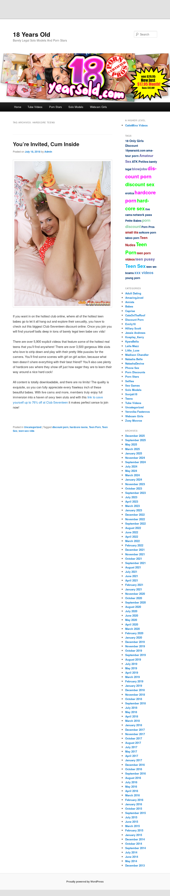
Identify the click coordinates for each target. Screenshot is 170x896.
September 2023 (135, 493)
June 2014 (131, 857)
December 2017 (135, 730)
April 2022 (131, 537)
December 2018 (135, 690)
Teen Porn (95, 427)
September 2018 (135, 703)
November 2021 (135, 554)
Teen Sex (135, 266)
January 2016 (133, 804)
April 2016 (131, 791)
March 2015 (132, 826)
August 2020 (133, 607)
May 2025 (131, 444)
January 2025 (133, 453)
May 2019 (131, 668)
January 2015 (133, 835)
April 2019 (131, 672)
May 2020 (131, 620)
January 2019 (133, 686)
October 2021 (133, 559)
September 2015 (135, 813)
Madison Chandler (137, 355)
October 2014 (133, 844)
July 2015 (131, 817)
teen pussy (145, 259)
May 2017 (131, 751)
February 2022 (134, 545)
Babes (129, 306)
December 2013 (135, 865)
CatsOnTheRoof (135, 315)
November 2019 (135, 646)
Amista (129, 302)
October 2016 (133, 769)
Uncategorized (32, 427)
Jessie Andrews (135, 333)
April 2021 (131, 580)
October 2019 (133, 650)
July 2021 (131, 572)
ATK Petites (140, 161)
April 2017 (131, 756)
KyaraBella (132, 341)
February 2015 (134, 830)
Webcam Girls (98, 107)
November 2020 (135, 594)
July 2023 (131, 497)
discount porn (60, 427)
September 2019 (135, 655)
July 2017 (131, 747)
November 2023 (135, 484)
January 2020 (133, 637)
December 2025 (135, 436)
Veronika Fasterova (137, 412)
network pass (142, 215)
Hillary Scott (133, 328)
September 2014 (135, 848)
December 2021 (135, 550)
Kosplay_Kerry (134, 337)
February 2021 (134, 585)
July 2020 (131, 611)
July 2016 (131, 782)
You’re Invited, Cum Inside (46, 144)
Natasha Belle (134, 359)
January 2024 (133, 479)
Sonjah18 (131, 394)
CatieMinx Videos (136, 125)
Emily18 (130, 324)
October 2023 (133, 488)
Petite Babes (133, 221)
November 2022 (135, 519)
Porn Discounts (135, 372)
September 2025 (135, 440)
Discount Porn (134, 320)
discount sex (139, 184)
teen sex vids (26, 431)
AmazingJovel (134, 298)
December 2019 (135, 642)
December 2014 (135, 839)
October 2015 (133, 808)
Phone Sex (132, 368)
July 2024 (131, 466)
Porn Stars (55, 107)
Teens (129, 398)
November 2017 (135, 734)
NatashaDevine (134, 363)
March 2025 (132, 449)
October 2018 (133, 699)
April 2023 (131, 501)
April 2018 (131, 716)
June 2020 (131, 615)
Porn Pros (147, 227)
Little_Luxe (132, 350)
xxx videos (143, 272)
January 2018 (133, 725)
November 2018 (135, 694)
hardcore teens (79, 427)
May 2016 (131, 786)
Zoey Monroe (133, 420)
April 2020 (131, 624)
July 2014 (131, 852)
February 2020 (134, 633)
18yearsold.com (135, 150)
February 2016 (134, 800)
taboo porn (132, 238)
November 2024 (135, 458)
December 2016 (135, 765)
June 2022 (131, 532)
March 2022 (132, 541)
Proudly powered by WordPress (85, 881)
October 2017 (133, 738)
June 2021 (131, 576)
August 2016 (133, 778)
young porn (132, 278)
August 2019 (133, 659)
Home (17, 107)
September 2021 (135, 563)
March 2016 (132, 795)
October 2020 (133, 598)
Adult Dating (133, 293)
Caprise (130, 311)
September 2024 (135, 462)
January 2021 (133, 589)
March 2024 (132, 475)
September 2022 (135, 523)
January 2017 (133, 760)
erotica (129, 193)
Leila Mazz (132, 346)
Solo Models (75, 107)
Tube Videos (35, 107)
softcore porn (147, 232)
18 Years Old (31, 34)
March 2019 (132, 677)
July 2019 (131, 664)
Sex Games (132, 385)
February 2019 (134, 681)
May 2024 (131, 471)
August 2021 (133, 567)
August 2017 (133, 743)
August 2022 (133, 528)
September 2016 (135, 773)
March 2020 (132, 629)
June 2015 (131, 822)
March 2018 (132, 721)
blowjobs (139, 168)
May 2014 (131, 861)
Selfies (129, 381)
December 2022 (135, 515)
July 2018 (131, 708)
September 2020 (135, 602)
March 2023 (132, 506)
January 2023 (133, 510)
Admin (48, 151)
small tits (131, 232)
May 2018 (131, 712)
